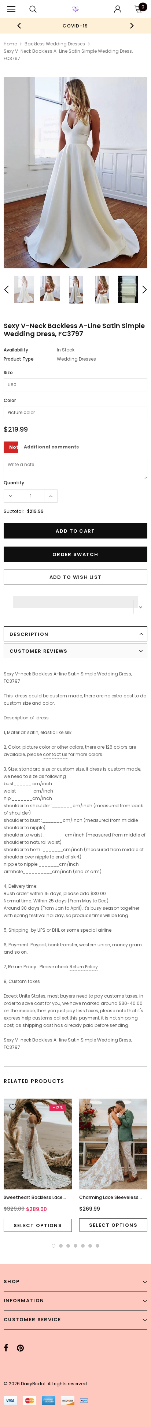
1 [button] (53, 1246)
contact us (55, 754)
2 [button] (61, 1246)
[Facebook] (6, 1348)
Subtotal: (14, 511)
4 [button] (75, 1246)
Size (8, 372)
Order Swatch (75, 554)
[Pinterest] (20, 1348)
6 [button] (90, 1246)
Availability (16, 350)
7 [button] (97, 1246)
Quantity (14, 483)
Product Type (19, 359)
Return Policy (84, 967)
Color (10, 400)
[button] (75, 600)
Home (10, 44)
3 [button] (68, 1246)
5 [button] (83, 1246)
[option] (75, 25)
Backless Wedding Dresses (55, 44)
